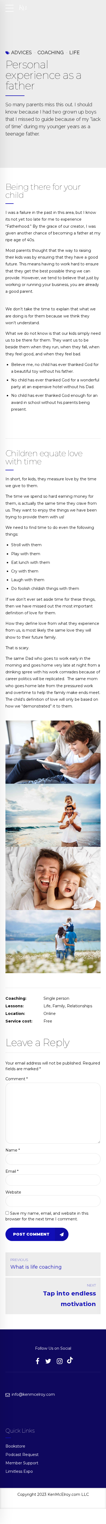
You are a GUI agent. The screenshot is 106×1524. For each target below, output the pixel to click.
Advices (21, 52)
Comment (16, 1078)
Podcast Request (22, 1454)
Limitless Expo (19, 1471)
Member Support (21, 1463)
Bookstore (15, 1446)
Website (13, 1192)
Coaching (51, 52)
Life (74, 52)
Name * (12, 1150)
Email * (11, 1171)
